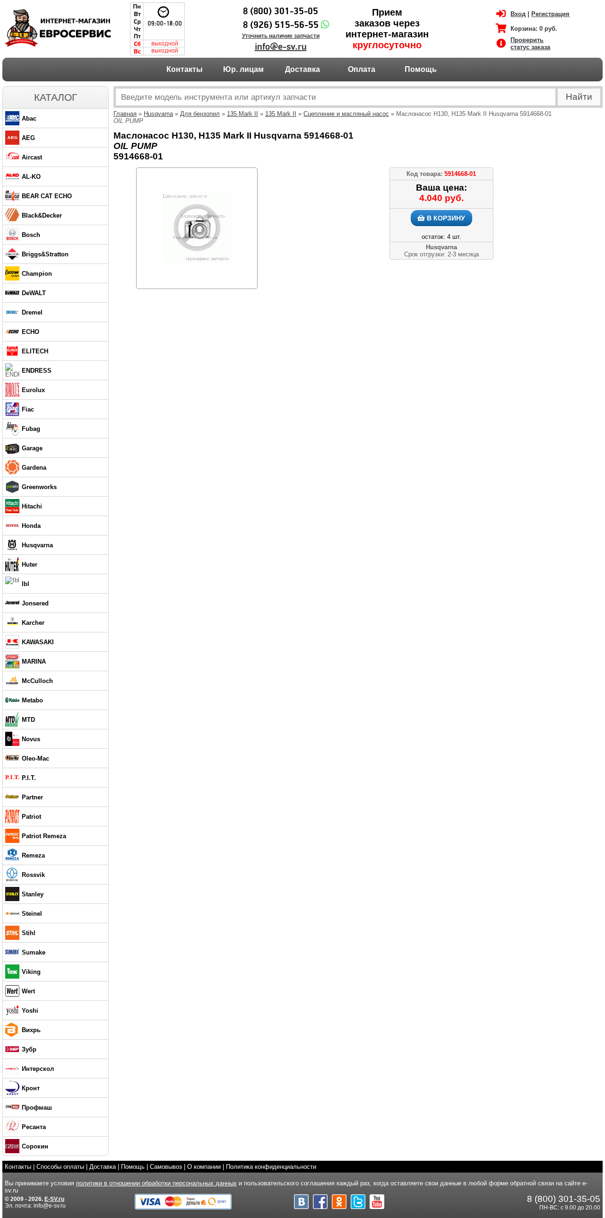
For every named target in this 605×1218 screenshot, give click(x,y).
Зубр (29, 1049)
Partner (32, 797)
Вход (518, 14)
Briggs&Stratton (45, 254)
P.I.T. (29, 777)
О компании (204, 1166)
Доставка (302, 69)
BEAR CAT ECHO (47, 196)
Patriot (31, 816)
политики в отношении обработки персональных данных (156, 1183)
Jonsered (35, 603)
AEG (28, 137)
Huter (29, 564)
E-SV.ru (54, 1199)
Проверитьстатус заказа (530, 43)
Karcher (33, 622)
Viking (31, 971)
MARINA (34, 661)
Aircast (32, 157)
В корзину (445, 218)
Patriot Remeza (44, 836)
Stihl (28, 933)
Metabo (32, 700)
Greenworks (39, 487)
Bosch (31, 234)
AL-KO (31, 176)
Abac (29, 118)
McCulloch (37, 680)
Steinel (32, 913)
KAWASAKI (38, 642)
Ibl (25, 583)
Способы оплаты (60, 1166)
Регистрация (550, 14)
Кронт (31, 1088)
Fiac (28, 409)
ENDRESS (37, 370)
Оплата (361, 69)
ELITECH (35, 351)
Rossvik (33, 874)
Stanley (32, 894)
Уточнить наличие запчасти (281, 36)
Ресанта (34, 1126)
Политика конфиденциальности (271, 1166)
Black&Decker (42, 215)
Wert (28, 991)
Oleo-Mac (35, 758)
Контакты (184, 69)
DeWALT (34, 293)
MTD (28, 719)
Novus (31, 739)
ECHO (30, 331)
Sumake (33, 952)
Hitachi (32, 506)
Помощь (421, 69)
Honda (31, 525)
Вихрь (31, 1030)
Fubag (31, 428)
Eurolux (33, 390)
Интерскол (38, 1068)
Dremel (32, 312)
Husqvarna (37, 545)
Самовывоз (166, 1166)
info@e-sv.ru (281, 47)
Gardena (34, 467)
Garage (32, 448)
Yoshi (30, 1010)
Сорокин (35, 1146)
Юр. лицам (243, 69)
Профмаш (37, 1107)
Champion (37, 273)
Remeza (33, 855)
